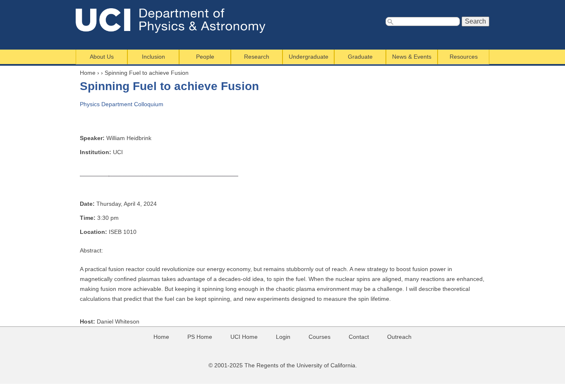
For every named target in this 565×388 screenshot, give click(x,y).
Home (88, 72)
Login (283, 336)
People (205, 56)
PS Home (199, 336)
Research (256, 56)
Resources (464, 56)
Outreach (399, 336)
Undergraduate (308, 56)
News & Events (411, 56)
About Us (102, 56)
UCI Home (244, 336)
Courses (319, 336)
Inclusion (153, 56)
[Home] (176, 20)
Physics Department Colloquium (121, 104)
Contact (359, 336)
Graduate (360, 56)
